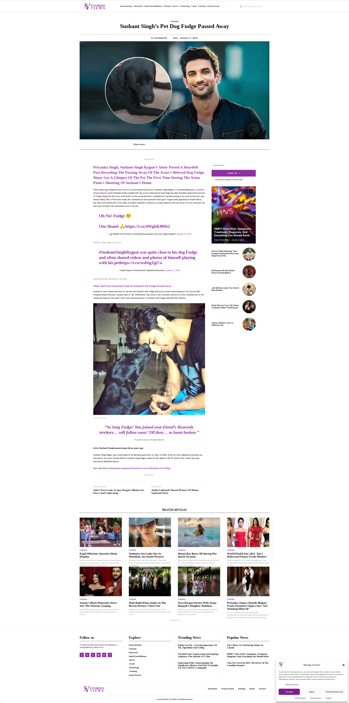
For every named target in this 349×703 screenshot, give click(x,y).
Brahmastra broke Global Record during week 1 (223, 271)
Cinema (174, 21)
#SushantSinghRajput (119, 252)
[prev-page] (246, 191)
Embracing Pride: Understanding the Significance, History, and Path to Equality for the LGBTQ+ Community (198, 665)
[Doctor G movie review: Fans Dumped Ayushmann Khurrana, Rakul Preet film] (249, 254)
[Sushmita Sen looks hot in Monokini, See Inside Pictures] (150, 532)
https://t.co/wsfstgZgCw (141, 262)
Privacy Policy (300, 698)
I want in (232, 173)
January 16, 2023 (183, 234)
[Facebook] (82, 655)
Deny (311, 691)
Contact (328, 698)
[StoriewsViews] (94, 6)
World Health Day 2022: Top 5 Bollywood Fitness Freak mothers (247, 555)
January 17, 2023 (172, 270)
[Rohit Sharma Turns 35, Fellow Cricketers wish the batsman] (249, 306)
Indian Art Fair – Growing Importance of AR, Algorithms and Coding (197, 646)
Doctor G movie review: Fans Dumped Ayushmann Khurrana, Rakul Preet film (225, 253)
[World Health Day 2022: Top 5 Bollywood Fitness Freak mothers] (248, 532)
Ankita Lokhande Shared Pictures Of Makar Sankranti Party (175, 491)
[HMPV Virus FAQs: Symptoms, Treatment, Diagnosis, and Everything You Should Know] (234, 215)
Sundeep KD (160, 38)
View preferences (334, 691)
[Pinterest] (110, 655)
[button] (343, 665)
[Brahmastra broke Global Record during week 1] (249, 271)
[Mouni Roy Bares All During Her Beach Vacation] (199, 532)
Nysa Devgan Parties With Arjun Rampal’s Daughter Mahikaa (197, 604)
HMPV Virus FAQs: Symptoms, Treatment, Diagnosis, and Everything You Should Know (233, 232)
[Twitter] (93, 655)
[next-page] (251, 191)
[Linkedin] (104, 655)
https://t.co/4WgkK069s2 (147, 226)
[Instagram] (87, 655)
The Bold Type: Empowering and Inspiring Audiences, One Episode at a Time (198, 655)
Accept (289, 691)
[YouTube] (99, 655)
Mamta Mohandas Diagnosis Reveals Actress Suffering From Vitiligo (136, 468)
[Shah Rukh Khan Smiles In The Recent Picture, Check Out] (150, 581)
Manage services (292, 684)
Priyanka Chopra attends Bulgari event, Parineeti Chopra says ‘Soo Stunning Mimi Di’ (247, 605)
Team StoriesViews (221, 240)
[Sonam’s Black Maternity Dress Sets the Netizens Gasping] (101, 581)
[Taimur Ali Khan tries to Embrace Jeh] (249, 324)
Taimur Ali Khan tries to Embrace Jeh (222, 324)
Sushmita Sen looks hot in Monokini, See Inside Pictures (146, 555)
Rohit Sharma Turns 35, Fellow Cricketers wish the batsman (225, 306)
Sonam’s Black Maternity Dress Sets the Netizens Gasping (98, 604)
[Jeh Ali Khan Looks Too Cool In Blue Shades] (249, 289)
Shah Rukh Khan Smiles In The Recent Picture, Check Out (147, 604)
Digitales (175, 699)
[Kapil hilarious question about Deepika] (101, 532)
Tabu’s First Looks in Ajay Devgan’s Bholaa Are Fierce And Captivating (118, 491)
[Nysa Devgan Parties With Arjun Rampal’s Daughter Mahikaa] (199, 581)
